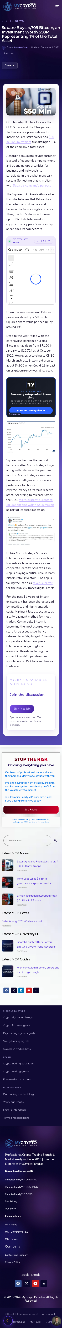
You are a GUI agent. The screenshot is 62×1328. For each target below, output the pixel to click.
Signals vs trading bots (17, 1049)
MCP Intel (35, 1321)
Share (8, 65)
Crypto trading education (18, 1063)
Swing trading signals (16, 1041)
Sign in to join (21, 709)
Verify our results (13, 1102)
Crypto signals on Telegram (19, 1017)
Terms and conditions (16, 1117)
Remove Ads (14, 414)
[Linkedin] (21, 990)
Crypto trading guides (16, 1071)
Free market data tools (17, 1079)
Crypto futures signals (16, 1025)
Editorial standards (14, 1110)
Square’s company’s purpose (32, 186)
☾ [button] (8, 1320)
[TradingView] (36, 990)
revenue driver (43, 583)
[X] (14, 990)
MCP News (51, 1321)
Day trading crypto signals (19, 1033)
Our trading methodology (18, 1094)
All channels (49, 1314)
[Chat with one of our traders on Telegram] (56, 1321)
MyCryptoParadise (15, 1321)
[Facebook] (6, 990)
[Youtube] (29, 990)
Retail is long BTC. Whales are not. (22, 921)
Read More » (22, 870)
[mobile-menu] (54, 6)
